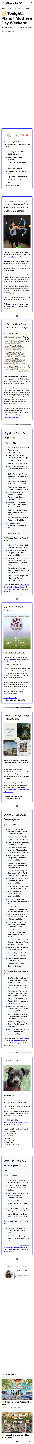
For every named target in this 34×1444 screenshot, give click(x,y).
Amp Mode (12, 257)
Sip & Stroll (10, 659)
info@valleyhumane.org (16, 1122)
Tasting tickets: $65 (10, 698)
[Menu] (31, 3)
